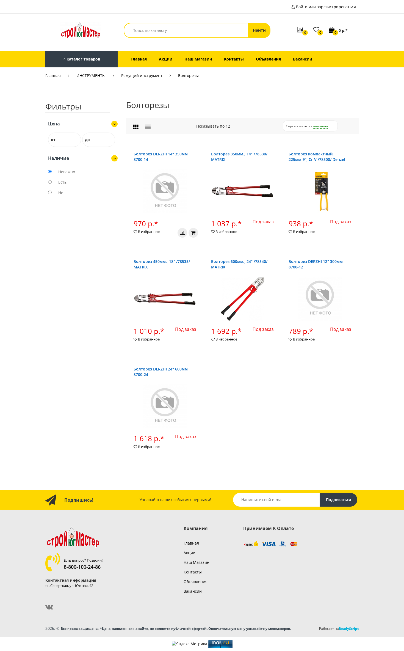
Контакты (193, 572)
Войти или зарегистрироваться (326, 6)
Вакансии (193, 591)
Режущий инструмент (141, 75)
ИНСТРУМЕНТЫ (91, 75)
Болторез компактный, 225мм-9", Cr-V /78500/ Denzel (317, 156)
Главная (53, 75)
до (87, 139)
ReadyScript (349, 628)
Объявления (195, 581)
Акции (189, 552)
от (53, 139)
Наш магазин (196, 562)
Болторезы (188, 75)
